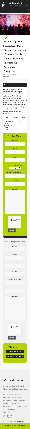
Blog (4, 423)
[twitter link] (8, 416)
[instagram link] (4, 416)
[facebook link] (11, 416)
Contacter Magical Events (15, 351)
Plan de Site (20, 421)
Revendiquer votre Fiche (15, 356)
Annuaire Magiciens (10, 74)
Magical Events (16, 3)
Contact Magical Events (15, 425)
